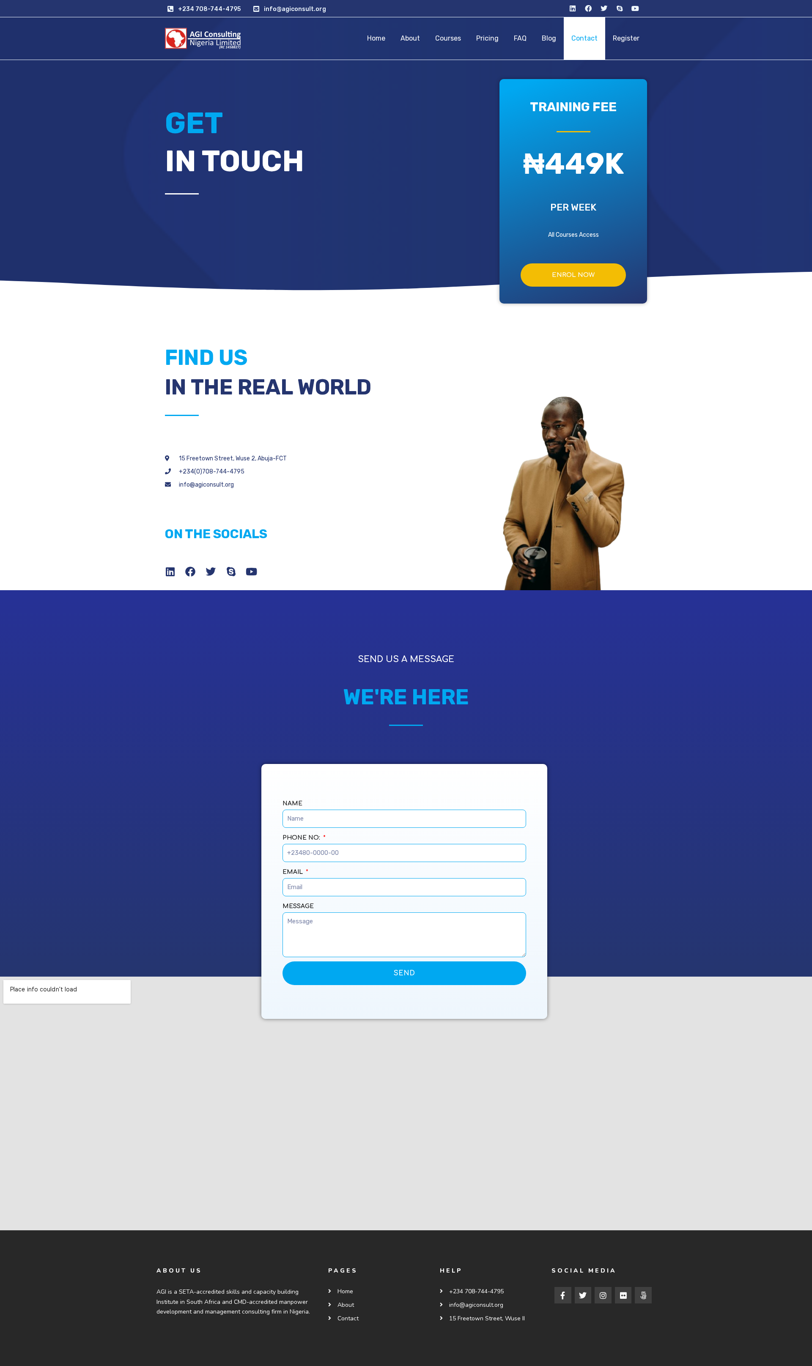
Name (292, 803)
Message (298, 906)
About (410, 38)
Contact (584, 38)
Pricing (487, 38)
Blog (549, 38)
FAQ (520, 38)
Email (293, 872)
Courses (448, 38)
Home (376, 38)
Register (626, 38)
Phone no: (302, 838)
